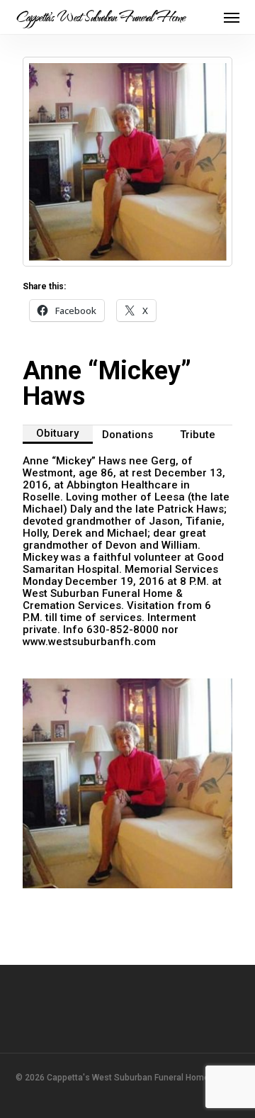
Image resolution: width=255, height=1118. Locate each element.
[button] (231, 17)
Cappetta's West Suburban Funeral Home (100, 17)
